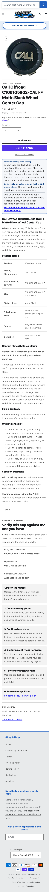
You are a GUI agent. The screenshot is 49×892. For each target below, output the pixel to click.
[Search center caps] (43, 4)
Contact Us (10, 775)
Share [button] (7, 509)
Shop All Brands (23, 25)
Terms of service (18, 882)
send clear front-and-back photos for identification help (23, 814)
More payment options (24, 154)
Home (8, 744)
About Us (9, 781)
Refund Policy (12, 769)
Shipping (5, 113)
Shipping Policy (12, 763)
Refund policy (29, 695)
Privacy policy (35, 878)
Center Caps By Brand (16, 750)
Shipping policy (12, 695)
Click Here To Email (12, 719)
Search (8, 756)
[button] (3, 15)
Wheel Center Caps (23, 874)
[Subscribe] (40, 837)
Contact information (26, 886)
